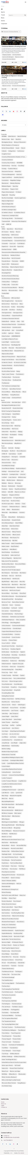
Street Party (18, 959)
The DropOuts (19, 992)
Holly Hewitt (5, 707)
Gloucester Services (7, 171)
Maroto (11, 798)
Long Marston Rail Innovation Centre (12, 784)
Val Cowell (17, 1065)
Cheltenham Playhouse (8, 619)
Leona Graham (6, 766)
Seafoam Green (6, 915)
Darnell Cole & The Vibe (8, 646)
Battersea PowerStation (8, 567)
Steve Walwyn (5, 954)
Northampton (5, 848)
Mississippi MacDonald (8, 825)
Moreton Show (6, 258)
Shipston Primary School (8, 356)
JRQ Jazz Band (6, 330)
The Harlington (6, 1003)
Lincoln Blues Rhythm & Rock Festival (12, 769)
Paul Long (21, 866)
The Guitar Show (6, 380)
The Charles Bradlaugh (8, 977)
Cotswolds (5, 243)
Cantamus (17, 605)
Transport (4, 506)
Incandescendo (17, 327)
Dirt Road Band (6, 655)
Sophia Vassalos (19, 930)
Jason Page (5, 725)
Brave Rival (23, 593)
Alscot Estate (18, 229)
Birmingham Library (7, 142)
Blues (21, 303)
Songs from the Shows (8, 359)
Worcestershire (13, 290)
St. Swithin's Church (7, 212)
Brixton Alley (20, 306)
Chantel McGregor (15, 611)
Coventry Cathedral (7, 159)
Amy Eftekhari (15, 546)
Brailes (13, 306)
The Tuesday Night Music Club (10, 1024)
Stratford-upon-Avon (7, 503)
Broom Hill (4, 309)
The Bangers (18, 971)
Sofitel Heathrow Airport (8, 206)
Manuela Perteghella (15, 795)
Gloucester (15, 459)
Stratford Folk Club (7, 368)
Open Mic (4, 348)
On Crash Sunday (17, 854)
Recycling (12, 195)
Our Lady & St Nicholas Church (10, 857)
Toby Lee (4, 1044)
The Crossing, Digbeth (8, 983)
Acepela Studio (16, 520)
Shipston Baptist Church (16, 267)
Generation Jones (7, 678)
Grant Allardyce (18, 684)
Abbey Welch (11, 517)
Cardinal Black (6, 608)
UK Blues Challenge (7, 1056)
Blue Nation (15, 584)
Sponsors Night (6, 942)
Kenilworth (5, 474)
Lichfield (4, 477)
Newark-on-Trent (6, 836)
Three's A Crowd (6, 1042)
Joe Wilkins (5, 737)
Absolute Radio (6, 520)
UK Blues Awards (14, 1053)
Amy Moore (5, 549)
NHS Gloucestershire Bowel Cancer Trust (13, 839)
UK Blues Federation (19, 1056)
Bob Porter (5, 590)
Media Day (17, 425)
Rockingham (13, 434)
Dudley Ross (5, 660)
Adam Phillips (18, 523)
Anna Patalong (6, 552)
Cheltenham (5, 616)
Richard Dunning (6, 892)
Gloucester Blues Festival (9, 324)
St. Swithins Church (19, 212)
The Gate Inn (16, 377)
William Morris (13, 1074)
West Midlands (13, 512)
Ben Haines (23, 572)
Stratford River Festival (8, 371)
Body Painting (5, 234)
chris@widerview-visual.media (11, 1137)
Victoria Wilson (6, 391)
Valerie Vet (5, 1068)
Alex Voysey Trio (14, 537)
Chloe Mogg (5, 622)
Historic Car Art (6, 704)
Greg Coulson (22, 687)
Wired (24, 391)
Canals (17, 148)
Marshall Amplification (8, 801)
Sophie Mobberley (7, 933)
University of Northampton (19, 221)
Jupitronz (10, 333)
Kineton (17, 333)
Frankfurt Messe (12, 168)
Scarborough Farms (20, 198)
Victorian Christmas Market (8, 59)
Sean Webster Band (7, 350)
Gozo (14, 462)
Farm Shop (21, 165)
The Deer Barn (6, 986)
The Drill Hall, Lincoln (7, 992)
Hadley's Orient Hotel (8, 698)
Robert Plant (12, 898)
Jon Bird (4, 333)
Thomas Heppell (6, 1039)
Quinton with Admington (8, 57)
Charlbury (19, 309)
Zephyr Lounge (6, 397)
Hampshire (18, 171)
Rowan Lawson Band (7, 907)
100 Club (4, 517)
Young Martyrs (21, 1083)
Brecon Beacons (21, 451)
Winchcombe (21, 1074)
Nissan (13, 845)
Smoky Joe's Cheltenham (9, 924)
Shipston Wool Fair (7, 270)
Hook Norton (5, 255)
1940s (3, 229)
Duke (18, 321)
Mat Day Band (19, 804)
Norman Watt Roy (21, 845)
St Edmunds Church (17, 942)
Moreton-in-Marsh (7, 827)
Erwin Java (13, 666)
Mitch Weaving (20, 825)
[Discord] (2, 114)
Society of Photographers (9, 927)
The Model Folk (17, 380)
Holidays (4, 471)
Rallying (20, 431)
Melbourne (20, 480)
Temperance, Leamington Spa (10, 215)
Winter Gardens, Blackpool (9, 1077)
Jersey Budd (19, 330)
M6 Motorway (22, 477)
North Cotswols (16, 258)
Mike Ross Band (6, 816)
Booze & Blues (6, 593)
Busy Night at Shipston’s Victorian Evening (12, 76)
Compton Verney (6, 628)
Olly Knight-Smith (6, 854)
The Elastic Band (6, 377)
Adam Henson (12, 136)
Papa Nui (22, 857)
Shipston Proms (21, 356)
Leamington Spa (13, 474)
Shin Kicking (5, 267)
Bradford (12, 451)
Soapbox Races (18, 270)
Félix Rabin (15, 675)
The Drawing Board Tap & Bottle (10, 989)
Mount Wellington (6, 830)
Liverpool (4, 775)
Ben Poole (18, 575)
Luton (12, 792)
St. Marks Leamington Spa (9, 209)
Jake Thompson (13, 713)
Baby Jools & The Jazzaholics (10, 561)
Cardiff (20, 453)
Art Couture (5, 231)
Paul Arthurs (5, 863)
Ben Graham (14, 572)
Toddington (14, 281)
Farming (4, 168)
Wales (8, 509)
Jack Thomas (14, 710)
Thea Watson (21, 1030)
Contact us (4, 1107)
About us (3, 1104)
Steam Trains (5, 500)
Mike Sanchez (16, 816)
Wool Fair (4, 290)
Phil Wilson (22, 869)
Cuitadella (22, 456)
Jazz (13, 330)
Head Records (6, 701)
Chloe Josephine (20, 619)
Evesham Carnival (6, 249)
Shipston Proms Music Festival (10, 918)
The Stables (5, 1012)
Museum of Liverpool (19, 830)
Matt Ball (4, 807)
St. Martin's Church (7, 362)
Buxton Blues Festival (18, 602)
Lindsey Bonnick (6, 772)
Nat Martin (5, 833)
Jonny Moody (5, 743)
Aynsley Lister (17, 558)
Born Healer (14, 593)
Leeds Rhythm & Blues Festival (15, 763)
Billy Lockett (14, 581)
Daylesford (5, 246)
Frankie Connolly (6, 675)
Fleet (11, 672)
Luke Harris (21, 789)
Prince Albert (5, 877)
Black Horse (14, 303)
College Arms (12, 151)
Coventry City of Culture (8, 162)
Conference (20, 151)
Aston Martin (5, 555)
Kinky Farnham (6, 336)
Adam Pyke (5, 526)
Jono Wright (14, 743)
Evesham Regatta (6, 420)
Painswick (19, 486)
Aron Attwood (15, 552)
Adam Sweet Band (14, 526)
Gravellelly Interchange (8, 465)
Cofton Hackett (6, 625)
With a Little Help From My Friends (11, 1080)
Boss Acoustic (6, 306)
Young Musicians (14, 394)
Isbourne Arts (5, 710)
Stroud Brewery (11, 962)
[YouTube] (13, 111)
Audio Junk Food (15, 555)
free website (21, 1153)
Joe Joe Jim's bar (14, 734)
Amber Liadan (5, 546)
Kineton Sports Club (7, 425)
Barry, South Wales (20, 564)
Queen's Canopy (15, 877)
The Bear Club (5, 974)
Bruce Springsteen (21, 596)
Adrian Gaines (5, 528)
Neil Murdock (13, 833)
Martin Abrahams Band (8, 804)
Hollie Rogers (21, 704)
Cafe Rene (12, 309)
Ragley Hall (5, 195)
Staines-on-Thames (18, 945)
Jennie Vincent (6, 728)
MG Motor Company (7, 813)
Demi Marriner (15, 652)
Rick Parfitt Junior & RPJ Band (10, 895)
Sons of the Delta (20, 359)
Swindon (17, 503)
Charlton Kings (19, 613)
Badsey (12, 231)
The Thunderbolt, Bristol (8, 1021)
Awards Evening (22, 136)
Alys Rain (14, 540)
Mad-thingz (5, 795)
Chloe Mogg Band (15, 622)
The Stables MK (14, 1012)
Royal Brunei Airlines (20, 489)
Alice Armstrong (6, 540)
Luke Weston (5, 792)
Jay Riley (18, 725)
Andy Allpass (13, 549)
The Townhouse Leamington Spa (11, 386)
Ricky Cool (22, 895)
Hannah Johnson (6, 327)
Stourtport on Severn (8, 959)
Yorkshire (22, 512)
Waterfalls (5, 512)
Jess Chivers (15, 728)
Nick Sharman (13, 842)
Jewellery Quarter (19, 177)
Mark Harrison (6, 345)
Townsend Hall (6, 221)
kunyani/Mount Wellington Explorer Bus (12, 757)
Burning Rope (18, 599)
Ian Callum (22, 707)
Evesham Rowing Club (7, 669)
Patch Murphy (5, 860)
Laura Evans (5, 760)
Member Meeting (15, 183)
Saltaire (4, 492)
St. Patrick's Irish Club (20, 362)
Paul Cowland (5, 866)
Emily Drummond (6, 663)
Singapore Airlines (14, 495)
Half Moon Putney (20, 698)
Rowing (20, 434)
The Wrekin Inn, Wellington (9, 1030)
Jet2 (22, 471)
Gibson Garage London (15, 681)
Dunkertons (13, 660)
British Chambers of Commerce (10, 145)
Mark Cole (4, 798)
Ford (15, 672)
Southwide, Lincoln (7, 936)
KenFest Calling (6, 748)
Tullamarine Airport (14, 506)
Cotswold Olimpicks (7, 240)
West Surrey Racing (7, 443)
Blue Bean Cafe (6, 584)
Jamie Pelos (15, 722)
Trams (23, 503)
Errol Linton (5, 666)
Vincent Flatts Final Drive (16, 1068)
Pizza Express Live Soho (8, 872)
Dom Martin (22, 655)
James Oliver (14, 716)
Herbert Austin (15, 701)
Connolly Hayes (17, 628)
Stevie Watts (14, 954)
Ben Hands (5, 575)
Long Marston (22, 781)
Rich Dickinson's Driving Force (10, 889)
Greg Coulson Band (7, 690)
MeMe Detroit (19, 810)
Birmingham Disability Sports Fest (11, 405)
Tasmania (13, 965)
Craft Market (21, 243)
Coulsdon (17, 634)
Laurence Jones (15, 342)
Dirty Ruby (14, 655)
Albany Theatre (16, 531)
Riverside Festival (20, 348)
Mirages (21, 822)
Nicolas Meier (5, 845)
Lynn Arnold (19, 792)
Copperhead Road (17, 315)
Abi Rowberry (20, 517)
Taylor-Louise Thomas (8, 374)
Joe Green (5, 734)
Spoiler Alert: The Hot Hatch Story (11, 939)
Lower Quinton (12, 477)
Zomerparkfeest (16, 397)
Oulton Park (5, 431)
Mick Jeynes (17, 813)
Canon (11, 605)
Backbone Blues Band (7, 564)
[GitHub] (20, 111)
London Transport (7, 778)
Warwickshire (15, 509)
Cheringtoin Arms (6, 312)
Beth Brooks (16, 578)
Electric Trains (6, 459)
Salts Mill (10, 492)
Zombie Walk (5, 293)
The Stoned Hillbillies (7, 1015)
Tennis (11, 437)
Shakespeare (14, 264)
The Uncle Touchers (7, 1027)
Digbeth (22, 652)
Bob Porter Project (15, 590)
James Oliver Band (7, 719)
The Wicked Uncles (20, 1027)
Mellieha (4, 483)
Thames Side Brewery (8, 968)
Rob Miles (4, 898)
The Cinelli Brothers (7, 980)
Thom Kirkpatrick (6, 1036)
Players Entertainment (8, 192)
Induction (19, 174)
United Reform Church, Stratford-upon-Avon (14, 1062)
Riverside (11, 348)
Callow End (5, 605)
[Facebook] (2, 111)
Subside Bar (21, 962)
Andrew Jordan (6, 402)
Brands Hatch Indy (18, 408)
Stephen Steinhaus (7, 365)
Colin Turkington (6, 414)
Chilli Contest (14, 234)
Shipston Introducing (18, 915)
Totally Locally (6, 284)
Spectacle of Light (19, 936)
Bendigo (17, 448)
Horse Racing (5, 423)
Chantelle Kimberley (7, 613)
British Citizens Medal (8, 148)
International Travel (13, 471)
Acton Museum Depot (8, 523)
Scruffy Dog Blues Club (17, 913)
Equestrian (20, 246)
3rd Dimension (6, 298)
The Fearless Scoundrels (8, 995)
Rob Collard (5, 434)
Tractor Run (14, 284)
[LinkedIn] (10, 111)
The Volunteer (18, 218)
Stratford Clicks (15, 500)
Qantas (11, 489)
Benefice (18, 139)
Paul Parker (5, 869)
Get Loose (5, 681)
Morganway (17, 827)
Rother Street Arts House (9, 904)
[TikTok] (24, 111)
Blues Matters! (21, 587)
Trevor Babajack (6, 1050)
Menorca (10, 483)
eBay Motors (17, 443)
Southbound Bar (18, 933)
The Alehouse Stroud (7, 971)
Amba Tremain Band (16, 543)
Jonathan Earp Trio (7, 740)
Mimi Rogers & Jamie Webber (10, 822)
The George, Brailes (7, 218)
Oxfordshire (5, 189)
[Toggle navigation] (25, 2)
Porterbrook (20, 874)
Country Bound (6, 637)
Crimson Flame (13, 640)
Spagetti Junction (7, 497)
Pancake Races (6, 261)
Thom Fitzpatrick (15, 1033)
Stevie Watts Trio (6, 957)
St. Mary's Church (6, 945)
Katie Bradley (15, 745)
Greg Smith (17, 690)
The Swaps (18, 1015)
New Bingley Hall (15, 345)
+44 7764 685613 (7, 1140)
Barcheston (19, 301)
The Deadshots (20, 983)
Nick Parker (5, 842)
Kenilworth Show (15, 255)
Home (2, 1102)
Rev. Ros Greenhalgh (7, 198)
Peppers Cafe (14, 189)
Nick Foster (15, 428)
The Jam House (6, 1006)
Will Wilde (4, 1074)
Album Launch (16, 534)
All (2, 9)
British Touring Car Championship (11, 411)
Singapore (5, 495)
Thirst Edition (5, 1033)
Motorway (18, 483)
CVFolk (14, 643)
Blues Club (23, 584)
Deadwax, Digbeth (15, 649)
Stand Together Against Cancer (10, 948)
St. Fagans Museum (18, 497)
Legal (2, 1105)
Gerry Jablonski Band (19, 678)
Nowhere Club (5, 851)
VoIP (3, 224)
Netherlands (11, 486)
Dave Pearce (5, 649)
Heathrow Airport (21, 468)
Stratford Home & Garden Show (10, 278)
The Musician (5, 383)
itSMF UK (8, 224)
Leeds (3, 763)
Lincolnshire (5, 180)
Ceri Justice (5, 611)
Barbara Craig (5, 139)
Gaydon (22, 675)
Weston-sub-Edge (15, 1071)
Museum (4, 486)
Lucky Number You (7, 786)
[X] (6, 111)
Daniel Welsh (16, 414)
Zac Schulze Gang (6, 1086)
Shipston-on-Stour (19, 57)
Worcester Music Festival (9, 1083)
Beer (12, 139)
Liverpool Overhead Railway (16, 775)
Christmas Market (16, 54)
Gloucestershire (6, 462)
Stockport (5, 437)
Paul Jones (14, 866)
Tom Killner (5, 1047)
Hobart (14, 704)
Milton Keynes (5, 819)
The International (16, 1003)
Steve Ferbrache (16, 951)
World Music (5, 394)
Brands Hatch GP (6, 408)
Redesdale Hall (6, 886)
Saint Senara (15, 910)
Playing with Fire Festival (8, 874)
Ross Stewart (17, 901)
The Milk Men (5, 1009)
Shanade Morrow (19, 350)
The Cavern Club (15, 974)
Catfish (21, 608)
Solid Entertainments (7, 930)
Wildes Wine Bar (16, 391)
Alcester (4, 448)
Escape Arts (21, 666)
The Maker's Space (17, 1006)
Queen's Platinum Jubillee (9, 880)
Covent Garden (16, 637)
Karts (12, 423)
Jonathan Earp (22, 737)
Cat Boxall (14, 608)
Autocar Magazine (7, 558)
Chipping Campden (6, 54)
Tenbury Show (6, 281)
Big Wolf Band (5, 581)
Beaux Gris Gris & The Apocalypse (11, 569)
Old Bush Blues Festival (17, 851)
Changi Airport (6, 456)
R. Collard (18, 192)
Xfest (20, 290)
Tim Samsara (16, 1042)
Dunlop (14, 417)
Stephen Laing (6, 951)
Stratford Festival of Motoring (10, 275)
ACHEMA (4, 136)
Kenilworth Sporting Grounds (10, 751)
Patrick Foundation (16, 860)
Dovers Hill (13, 246)
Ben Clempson (6, 572)
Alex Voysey (5, 537)
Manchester (5, 183)
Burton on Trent (6, 602)
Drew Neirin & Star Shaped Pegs (10, 657)
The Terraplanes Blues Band (9, 1018)
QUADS (22, 261)
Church (23, 148)
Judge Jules (22, 743)
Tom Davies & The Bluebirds (16, 1044)
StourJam (15, 957)
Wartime (21, 287)
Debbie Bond (5, 321)
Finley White (18, 669)
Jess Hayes (5, 731)
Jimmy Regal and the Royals (17, 731)
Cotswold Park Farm (19, 240)
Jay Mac (12, 725)
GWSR (14, 249)
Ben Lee (11, 575)
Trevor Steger (16, 1050)
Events (25, 62)
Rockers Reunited (7, 901)
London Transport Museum (9, 781)
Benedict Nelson (6, 578)
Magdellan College (15, 180)
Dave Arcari (19, 646)
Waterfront (5, 1071)
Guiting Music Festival (8, 696)
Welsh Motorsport (20, 440)
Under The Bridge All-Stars (9, 1059)
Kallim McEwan (6, 745)
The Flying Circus (6, 998)
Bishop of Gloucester (20, 142)
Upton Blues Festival (15, 389)
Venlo (3, 509)
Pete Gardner (13, 869)
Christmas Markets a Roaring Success (14, 46)
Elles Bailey (22, 660)
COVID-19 (4, 453)
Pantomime (15, 261)
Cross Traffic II (6, 643)
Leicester (22, 474)
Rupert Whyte (18, 907)
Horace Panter (14, 707)
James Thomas (6, 722)
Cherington (15, 456)
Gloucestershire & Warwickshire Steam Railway (14, 252)
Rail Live (19, 883)
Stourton (22, 957)
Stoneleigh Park (6, 273)
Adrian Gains (14, 528)
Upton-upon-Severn (7, 1065)
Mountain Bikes (6, 428)
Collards (4, 151)
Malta (3, 480)
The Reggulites (15, 1009)
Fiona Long (5, 672)
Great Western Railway (8, 468)
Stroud (4, 962)
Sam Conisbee (6, 913)
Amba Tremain (6, 543)
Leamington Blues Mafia (16, 760)
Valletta (24, 506)
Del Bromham (5, 652)
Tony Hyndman (14, 1047)
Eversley (14, 165)
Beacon (18, 231)
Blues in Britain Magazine (8, 587)
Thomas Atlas (16, 1036)
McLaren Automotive (7, 810)
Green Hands (5, 687)
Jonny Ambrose (18, 740)
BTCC (24, 402)
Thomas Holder (16, 1039)
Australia (10, 448)
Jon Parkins (13, 737)
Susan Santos (5, 965)
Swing (18, 371)
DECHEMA (19, 162)
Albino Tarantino (6, 534)
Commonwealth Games (18, 625)
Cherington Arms (17, 312)
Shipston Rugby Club (7, 203)
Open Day (15, 186)
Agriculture (10, 229)
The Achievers (20, 374)
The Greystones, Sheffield (9, 1001)
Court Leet (13, 243)
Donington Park (6, 417)
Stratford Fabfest (19, 365)
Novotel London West (17, 848)
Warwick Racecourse (7, 440)
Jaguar (22, 710)
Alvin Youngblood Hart (8, 301)
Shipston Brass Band (7, 353)
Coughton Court (6, 154)
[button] (14, 1148)
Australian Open (16, 402)
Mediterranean (11, 480)
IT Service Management (8, 174)
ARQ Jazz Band (15, 298)
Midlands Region (6, 186)
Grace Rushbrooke (7, 684)
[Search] (25, 15)
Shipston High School (7, 200)
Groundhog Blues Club (8, 693)
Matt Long (11, 807)
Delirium (13, 321)
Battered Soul (5, 303)
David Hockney (6, 165)
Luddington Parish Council (9, 789)
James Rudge (17, 719)
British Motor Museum (8, 596)
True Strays (5, 1053)
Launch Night (5, 342)
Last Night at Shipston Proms (10, 339)
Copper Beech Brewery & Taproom (11, 631)
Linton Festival (16, 772)
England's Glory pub (17, 663)
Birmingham (5, 451)
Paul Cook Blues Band (16, 863)
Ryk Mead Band (6, 910)
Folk (23, 321)
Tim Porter (5, 389)
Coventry (4, 640)
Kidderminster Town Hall (8, 754)
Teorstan (20, 965)
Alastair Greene (6, 531)
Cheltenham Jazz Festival (17, 616)
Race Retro (13, 431)
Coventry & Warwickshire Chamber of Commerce (14, 157)
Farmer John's (17, 420)
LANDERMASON (15, 336)
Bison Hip (22, 581)
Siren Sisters (20, 921)
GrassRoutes (21, 324)
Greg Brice (14, 687)
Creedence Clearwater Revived (10, 318)
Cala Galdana (12, 453)
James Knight (5, 716)
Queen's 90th (5, 264)
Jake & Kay (5, 713)
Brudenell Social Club (7, 599)
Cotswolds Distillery (7, 634)
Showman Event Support (8, 921)
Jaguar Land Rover (7, 177)
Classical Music (6, 315)
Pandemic (4, 489)
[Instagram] (17, 111)
